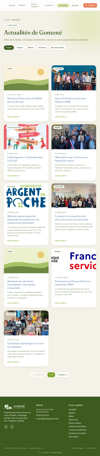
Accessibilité (91, 448)
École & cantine (75, 423)
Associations (74, 437)
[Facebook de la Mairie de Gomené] (6, 427)
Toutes (9, 48)
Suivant (61, 375)
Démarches (73, 420)
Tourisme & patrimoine (78, 430)
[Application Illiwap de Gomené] (12, 427)
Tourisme (49, 5)
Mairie (22, 5)
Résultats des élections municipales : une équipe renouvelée (21, 284)
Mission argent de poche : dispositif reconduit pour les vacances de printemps (23, 219)
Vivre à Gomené (34, 5)
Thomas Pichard (56, 452)
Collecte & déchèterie (77, 426)
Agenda (75, 5)
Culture (20, 48)
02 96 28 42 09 (42, 415)
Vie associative (57, 48)
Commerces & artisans (77, 433)
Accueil (12, 5)
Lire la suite (12, 117)
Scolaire (42, 48)
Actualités (63, 5)
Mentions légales (77, 448)
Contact (91, 5)
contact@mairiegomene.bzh (47, 419)
